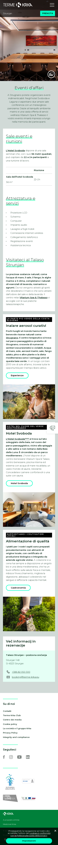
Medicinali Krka (9, 824)
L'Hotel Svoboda (15, 150)
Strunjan (7, 13)
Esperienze (17, 375)
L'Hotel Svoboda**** (18, 438)
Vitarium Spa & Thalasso (33, 297)
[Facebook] (4, 757)
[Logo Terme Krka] (18, 4)
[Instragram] (11, 757)
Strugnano (12, 337)
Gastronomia (18, 587)
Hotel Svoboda (19, 483)
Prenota (47, 13)
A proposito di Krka (11, 820)
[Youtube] (19, 757)
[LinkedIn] (28, 757)
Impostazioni (29, 841)
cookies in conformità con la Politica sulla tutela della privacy (30, 834)
